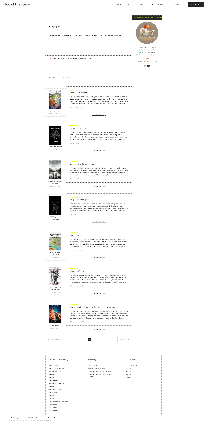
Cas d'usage (116, 4)
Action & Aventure (56, 384)
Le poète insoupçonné (81, 200)
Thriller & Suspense (57, 368)
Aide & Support (132, 365)
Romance (52, 374)
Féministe (53, 405)
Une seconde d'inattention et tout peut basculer (95, 307)
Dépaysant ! (76, 235)
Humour (51, 387)
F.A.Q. (129, 368)
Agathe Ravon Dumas (55, 222)
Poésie (51, 399)
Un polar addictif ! (80, 128)
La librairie (143, 4)
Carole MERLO (55, 257)
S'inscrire (195, 4)
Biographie (53, 408)
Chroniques (52, 77)
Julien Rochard (55, 328)
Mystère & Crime (55, 390)
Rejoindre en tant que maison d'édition (100, 376)
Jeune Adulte (54, 393)
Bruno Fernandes (55, 114)
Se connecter (177, 4)
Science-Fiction (55, 371)
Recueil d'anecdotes (80, 92)
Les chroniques (158, 4)
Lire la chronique (99, 115)
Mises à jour (131, 371)
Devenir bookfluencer (96, 368)
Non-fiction (53, 365)
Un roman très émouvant (82, 164)
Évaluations (67, 77)
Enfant (51, 396)
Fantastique (53, 381)
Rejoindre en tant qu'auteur (99, 371)
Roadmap (129, 374)
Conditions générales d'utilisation (21, 418)
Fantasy (52, 377)
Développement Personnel (59, 402)
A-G (55, 149)
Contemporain (54, 411)
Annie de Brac (55, 186)
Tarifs (130, 4)
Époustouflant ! (78, 271)
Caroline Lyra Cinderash (55, 293)
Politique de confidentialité (46, 418)
